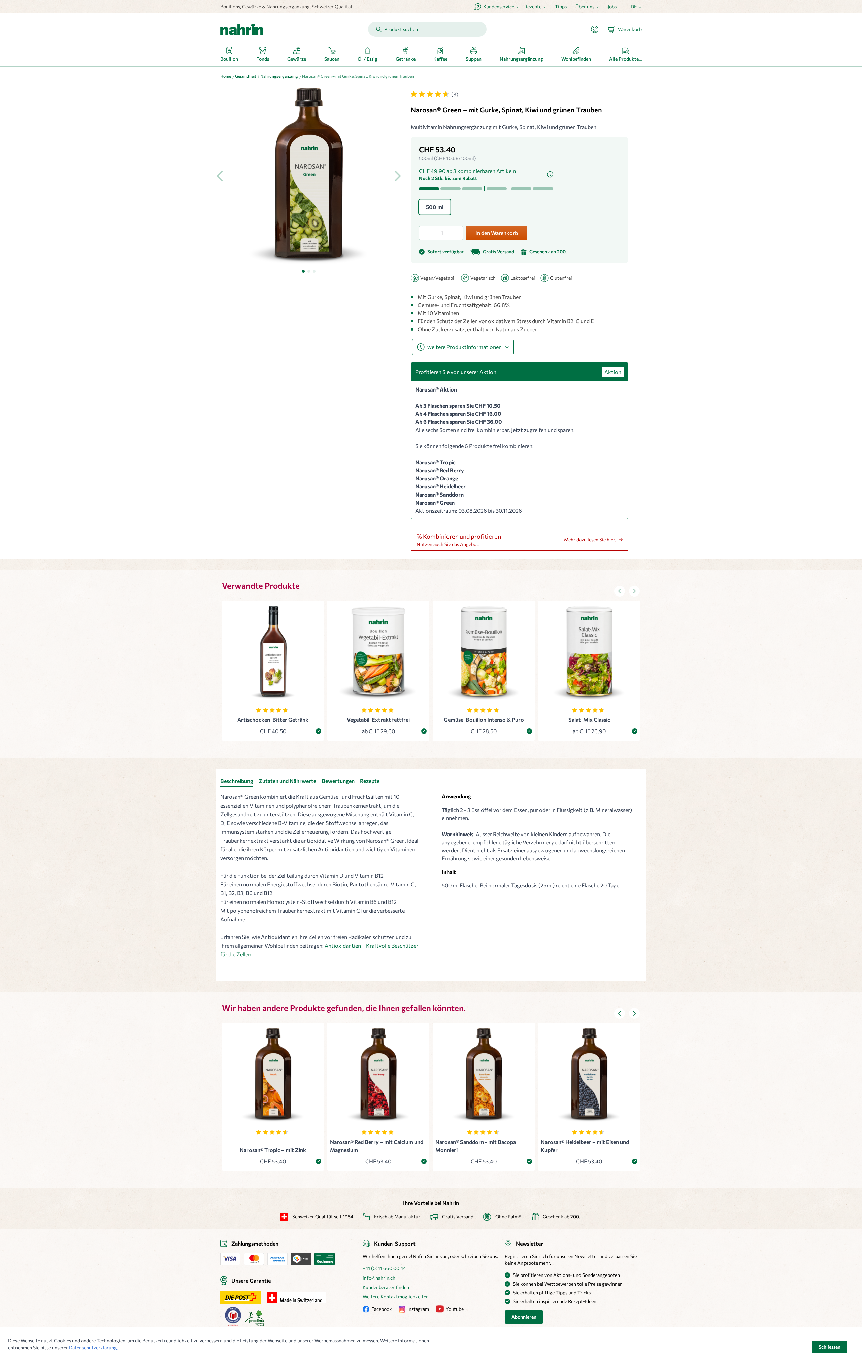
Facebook (381, 1309)
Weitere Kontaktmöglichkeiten (396, 1296)
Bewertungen (338, 781)
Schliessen (829, 1347)
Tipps (561, 6)
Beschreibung (236, 781)
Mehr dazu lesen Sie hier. (590, 539)
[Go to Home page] (241, 29)
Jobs (612, 6)
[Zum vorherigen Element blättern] (619, 591)
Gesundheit (245, 76)
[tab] (303, 271)
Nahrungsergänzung (279, 76)
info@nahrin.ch (379, 1278)
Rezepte (369, 781)
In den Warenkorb (496, 233)
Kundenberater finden (386, 1287)
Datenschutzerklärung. (93, 1347)
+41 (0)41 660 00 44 (384, 1268)
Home (225, 76)
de (634, 6)
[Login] (597, 29)
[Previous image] (220, 176)
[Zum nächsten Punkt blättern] (634, 591)
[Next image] (397, 176)
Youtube (455, 1309)
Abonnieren (523, 1317)
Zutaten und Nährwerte (287, 781)
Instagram (418, 1309)
